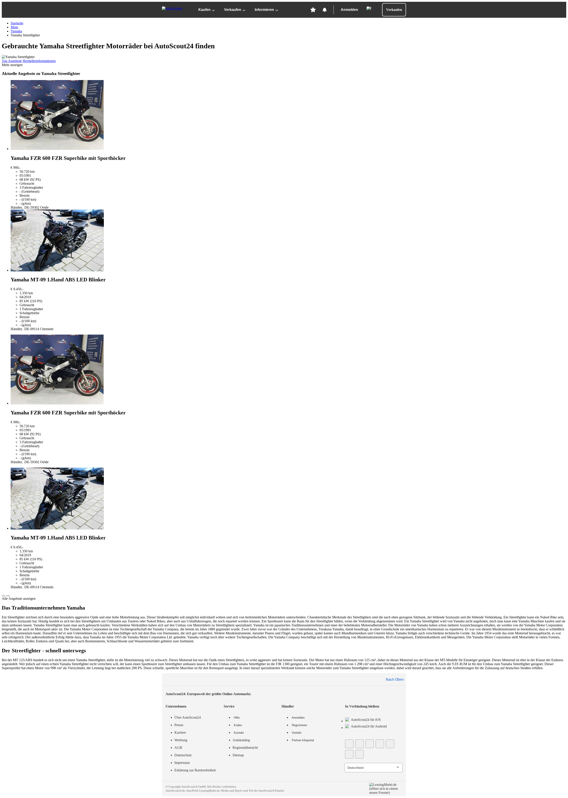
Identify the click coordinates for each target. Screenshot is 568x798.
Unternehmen (176, 706)
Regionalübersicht (245, 747)
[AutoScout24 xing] (349, 754)
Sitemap (238, 755)
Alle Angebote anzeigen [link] (19, 598)
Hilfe (237, 717)
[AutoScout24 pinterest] (359, 754)
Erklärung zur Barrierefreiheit (195, 770)
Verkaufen (232, 10)
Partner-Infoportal (303, 740)
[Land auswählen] (368, 8)
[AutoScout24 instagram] (380, 743)
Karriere (180, 732)
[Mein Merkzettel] (313, 9)
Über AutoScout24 (187, 717)
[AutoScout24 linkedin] (390, 743)
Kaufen (204, 10)
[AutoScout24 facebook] (349, 743)
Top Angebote (12, 61)
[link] (288, 145)
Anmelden (349, 10)
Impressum (182, 763)
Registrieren (299, 725)
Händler (288, 706)
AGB (178, 747)
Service (229, 706)
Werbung (180, 740)
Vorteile (296, 732)
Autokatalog (241, 740)
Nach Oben (395, 679)
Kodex (238, 725)
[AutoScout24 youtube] (359, 743)
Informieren (264, 10)
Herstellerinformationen (39, 61)
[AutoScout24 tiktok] (369, 743)
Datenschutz (183, 755)
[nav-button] (3, 595)
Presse (178, 725)
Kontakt (239, 732)
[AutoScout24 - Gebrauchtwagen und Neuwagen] (176, 9)
